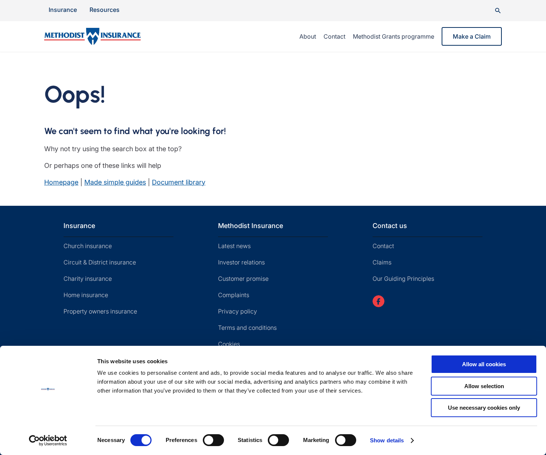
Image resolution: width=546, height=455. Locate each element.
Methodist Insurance (250, 226)
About (307, 36)
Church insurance (88, 246)
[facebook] (378, 301)
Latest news (234, 246)
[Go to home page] (101, 36)
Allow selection (484, 386)
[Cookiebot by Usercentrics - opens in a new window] (48, 440)
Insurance (63, 9)
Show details (387, 440)
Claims (382, 262)
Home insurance (86, 295)
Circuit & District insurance (100, 262)
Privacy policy (237, 311)
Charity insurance (88, 278)
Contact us (390, 226)
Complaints (233, 295)
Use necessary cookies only (484, 407)
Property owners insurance (100, 311)
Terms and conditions (247, 327)
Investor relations (241, 262)
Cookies (229, 344)
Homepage (61, 182)
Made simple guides (115, 182)
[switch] (213, 440)
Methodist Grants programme (393, 36)
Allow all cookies (484, 364)
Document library (178, 182)
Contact (334, 36)
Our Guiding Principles (403, 278)
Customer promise (243, 278)
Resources (105, 9)
